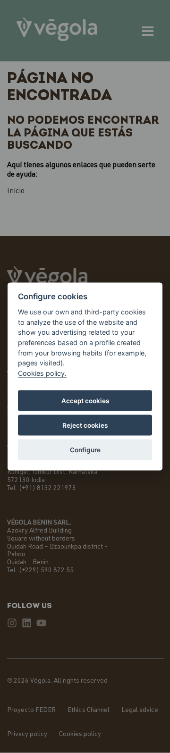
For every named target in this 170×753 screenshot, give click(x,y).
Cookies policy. (42, 373)
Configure (85, 450)
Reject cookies (85, 425)
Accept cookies (85, 401)
